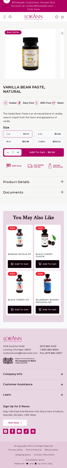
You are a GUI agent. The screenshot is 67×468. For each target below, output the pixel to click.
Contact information (44, 454)
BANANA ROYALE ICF (19, 254)
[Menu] (4, 16)
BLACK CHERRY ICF (18, 300)
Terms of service (34, 449)
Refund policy (51, 449)
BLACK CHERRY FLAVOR (44, 255)
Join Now (13, 422)
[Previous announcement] (5, 5)
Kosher (13, 103)
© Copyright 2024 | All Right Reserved (33, 446)
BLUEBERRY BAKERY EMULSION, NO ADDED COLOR (47, 301)
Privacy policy (16, 449)
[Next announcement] (61, 5)
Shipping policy (23, 454)
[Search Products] (10, 16)
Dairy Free (28, 103)
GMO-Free (45, 103)
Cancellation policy (35, 460)
